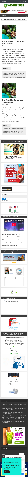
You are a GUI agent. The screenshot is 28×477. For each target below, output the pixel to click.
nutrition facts (20, 74)
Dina (4, 46)
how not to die (19, 73)
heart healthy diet (12, 73)
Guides (8, 104)
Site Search (4, 194)
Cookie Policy (7, 468)
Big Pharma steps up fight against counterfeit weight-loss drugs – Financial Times (13, 409)
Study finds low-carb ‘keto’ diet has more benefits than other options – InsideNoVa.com (13, 405)
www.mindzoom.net (14, 353)
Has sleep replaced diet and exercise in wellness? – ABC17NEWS (13, 421)
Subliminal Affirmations (14, 349)
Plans (8, 46)
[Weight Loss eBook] (14, 152)
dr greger (5, 72)
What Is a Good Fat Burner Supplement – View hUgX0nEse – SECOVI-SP (12, 412)
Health (21, 72)
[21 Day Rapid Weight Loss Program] (14, 436)
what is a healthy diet (20, 77)
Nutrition (15, 74)
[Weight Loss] (14, 3)
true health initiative (11, 77)
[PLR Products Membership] (14, 306)
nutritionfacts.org (13, 75)
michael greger (10, 74)
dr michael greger (15, 72)
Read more (6, 68)
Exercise (3, 452)
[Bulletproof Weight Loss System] (14, 11)
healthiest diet (5, 73)
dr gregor (10, 72)
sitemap (7, 200)
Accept (6, 471)
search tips (3, 200)
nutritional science (6, 75)
